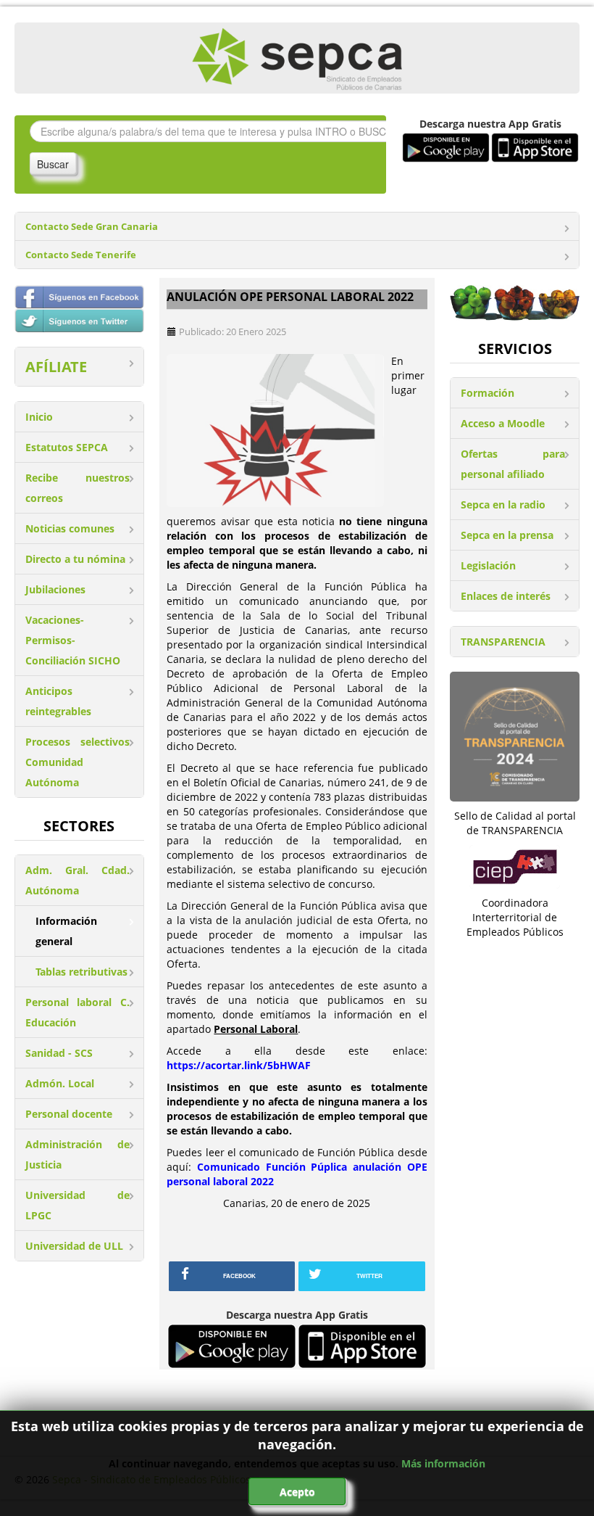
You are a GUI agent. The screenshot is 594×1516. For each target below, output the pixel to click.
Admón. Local (59, 1083)
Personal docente (68, 1114)
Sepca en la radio (503, 504)
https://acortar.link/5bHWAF (239, 1065)
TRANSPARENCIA (503, 641)
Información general (66, 931)
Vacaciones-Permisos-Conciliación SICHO (72, 640)
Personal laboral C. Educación (77, 1012)
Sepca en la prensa (507, 535)
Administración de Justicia (77, 1154)
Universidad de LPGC (77, 1205)
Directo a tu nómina (75, 559)
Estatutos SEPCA (66, 447)
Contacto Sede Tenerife (80, 255)
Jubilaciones (55, 589)
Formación (487, 393)
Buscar (53, 164)
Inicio (39, 417)
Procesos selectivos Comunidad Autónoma (77, 762)
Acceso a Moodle (503, 423)
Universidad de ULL (74, 1246)
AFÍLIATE (56, 366)
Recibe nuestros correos (77, 488)
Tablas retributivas (81, 972)
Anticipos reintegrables (58, 701)
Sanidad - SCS (59, 1053)
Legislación (488, 565)
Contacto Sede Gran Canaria (91, 227)
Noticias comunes (69, 528)
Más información (443, 1463)
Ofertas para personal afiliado (513, 464)
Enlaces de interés (506, 596)
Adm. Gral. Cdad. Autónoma (77, 880)
